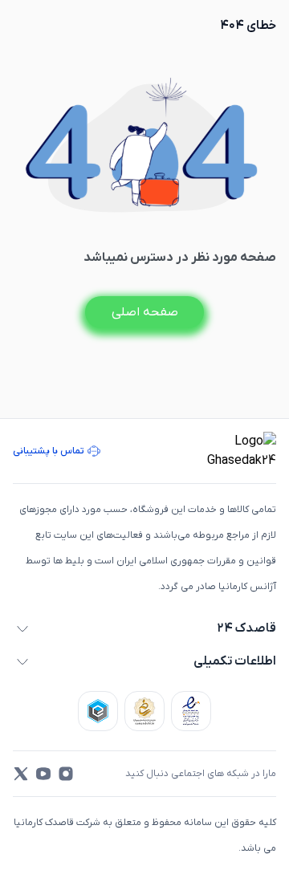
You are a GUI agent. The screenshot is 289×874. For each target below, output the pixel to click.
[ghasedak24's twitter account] (21, 774)
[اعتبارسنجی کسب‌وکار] (191, 711)
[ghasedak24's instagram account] (66, 774)
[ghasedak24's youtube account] (43, 774)
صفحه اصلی (145, 312)
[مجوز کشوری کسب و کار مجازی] (98, 711)
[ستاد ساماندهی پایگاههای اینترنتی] (144, 711)
